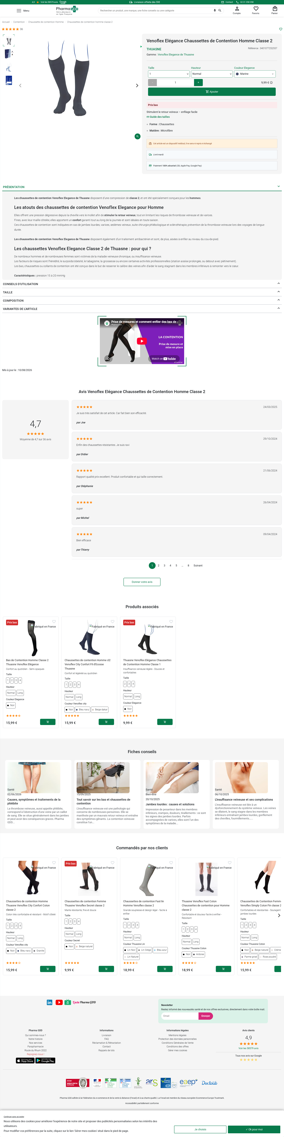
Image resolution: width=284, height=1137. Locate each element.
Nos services (35, 1042)
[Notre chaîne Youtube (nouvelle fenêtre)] (59, 1002)
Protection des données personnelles (177, 1039)
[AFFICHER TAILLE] (279, 292)
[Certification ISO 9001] (77, 1082)
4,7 (35, 424)
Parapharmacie (35, 1046)
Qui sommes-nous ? (35, 1035)
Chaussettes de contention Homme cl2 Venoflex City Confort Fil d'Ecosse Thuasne (87, 664)
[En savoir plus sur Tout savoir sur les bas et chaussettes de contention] (107, 774)
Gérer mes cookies (177, 1050)
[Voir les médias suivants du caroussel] (137, 85)
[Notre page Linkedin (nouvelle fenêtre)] (49, 1002)
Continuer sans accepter (14, 1117)
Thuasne (154, 49)
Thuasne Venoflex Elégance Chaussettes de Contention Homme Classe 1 (147, 662)
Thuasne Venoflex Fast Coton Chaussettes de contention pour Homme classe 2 (206, 905)
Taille (151, 67)
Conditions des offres (178, 1046)
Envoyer (205, 1016)
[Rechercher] (220, 11)
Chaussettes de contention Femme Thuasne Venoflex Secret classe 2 (85, 903)
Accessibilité (131, 1103)
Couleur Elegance (244, 67)
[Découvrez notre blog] (84, 1002)
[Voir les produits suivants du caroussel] (279, 915)
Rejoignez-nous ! (35, 1054)
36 (21, 29)
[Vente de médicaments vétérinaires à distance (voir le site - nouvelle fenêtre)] (125, 1083)
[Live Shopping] (67, 1002)
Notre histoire (35, 1039)
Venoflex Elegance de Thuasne (176, 54)
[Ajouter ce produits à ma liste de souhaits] (281, 29)
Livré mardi (158, 155)
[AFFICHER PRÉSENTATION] (279, 187)
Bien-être (82, 789)
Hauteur (196, 67)
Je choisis (200, 1129)
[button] (19, 10)
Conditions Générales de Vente (177, 1042)
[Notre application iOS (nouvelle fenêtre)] (25, 1060)
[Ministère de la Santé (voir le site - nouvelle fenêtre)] (97, 1083)
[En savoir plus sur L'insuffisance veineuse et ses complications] (246, 774)
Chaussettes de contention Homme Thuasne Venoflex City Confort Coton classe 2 (28, 905)
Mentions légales (177, 1035)
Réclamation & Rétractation (106, 1042)
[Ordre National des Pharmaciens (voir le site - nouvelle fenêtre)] (138, 1083)
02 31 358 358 (247, 2)
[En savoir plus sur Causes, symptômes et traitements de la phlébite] (38, 774)
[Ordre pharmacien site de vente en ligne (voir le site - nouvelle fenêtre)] (111, 1083)
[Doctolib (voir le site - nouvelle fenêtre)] (209, 1083)
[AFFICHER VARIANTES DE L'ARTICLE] (279, 309)
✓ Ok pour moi (254, 1129)
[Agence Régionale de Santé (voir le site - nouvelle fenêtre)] (152, 1082)
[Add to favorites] (54, 621)
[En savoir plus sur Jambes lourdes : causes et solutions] (177, 774)
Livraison (106, 1035)
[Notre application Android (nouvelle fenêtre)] (45, 1060)
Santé (10, 789)
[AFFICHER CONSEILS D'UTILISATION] (279, 284)
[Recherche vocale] (215, 11)
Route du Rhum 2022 (36, 1050)
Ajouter (213, 91)
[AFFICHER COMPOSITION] (279, 300)
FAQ (106, 1039)
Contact (229, 2)
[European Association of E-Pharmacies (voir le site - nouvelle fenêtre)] (189, 1083)
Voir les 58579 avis (49, 2)
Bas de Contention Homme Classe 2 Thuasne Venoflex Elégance (27, 662)
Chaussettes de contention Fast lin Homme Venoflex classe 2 (143, 903)
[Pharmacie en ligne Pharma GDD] (66, 10)
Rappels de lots (106, 1050)
